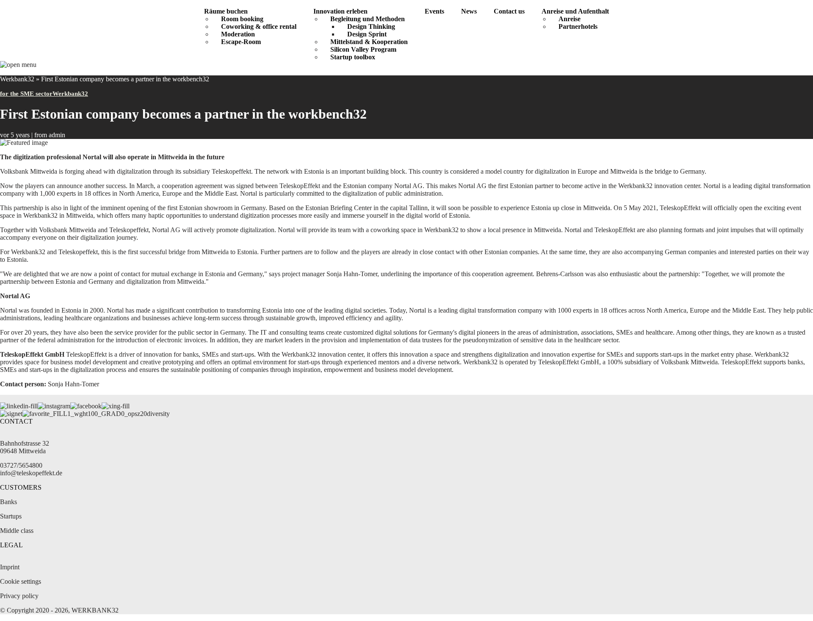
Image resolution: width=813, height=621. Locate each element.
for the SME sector (26, 93)
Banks (8, 501)
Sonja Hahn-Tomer (73, 384)
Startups (11, 516)
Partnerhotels (578, 26)
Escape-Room (241, 41)
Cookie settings (20, 581)
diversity (158, 413)
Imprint (9, 567)
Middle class (16, 530)
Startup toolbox (352, 57)
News (469, 11)
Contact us (509, 11)
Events (434, 11)
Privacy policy (19, 595)
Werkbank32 (17, 79)
